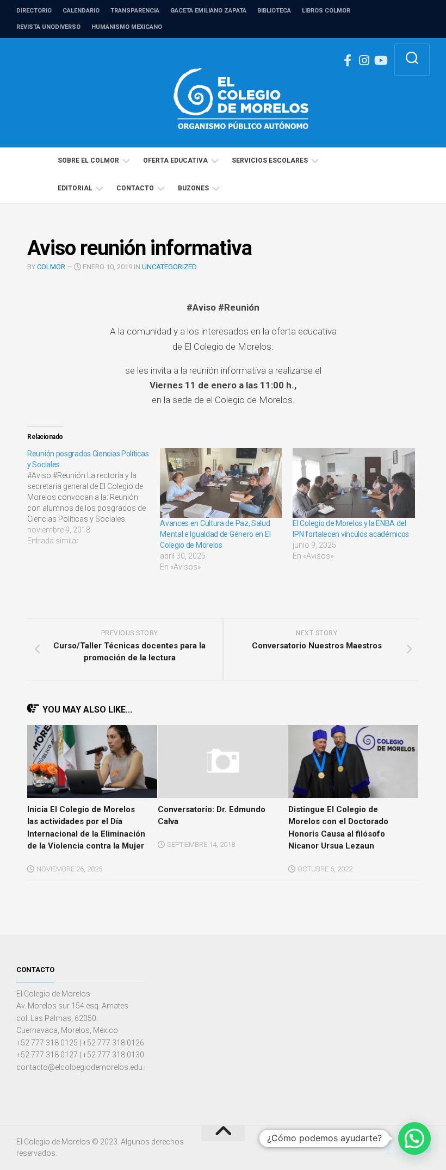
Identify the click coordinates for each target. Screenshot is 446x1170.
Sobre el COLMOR (88, 160)
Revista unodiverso (48, 26)
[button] (414, 1138)
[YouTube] (380, 60)
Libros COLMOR (326, 10)
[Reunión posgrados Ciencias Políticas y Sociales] (93, 497)
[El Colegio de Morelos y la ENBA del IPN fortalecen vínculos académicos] (353, 483)
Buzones (193, 188)
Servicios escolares (270, 160)
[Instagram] (364, 60)
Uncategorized (169, 267)
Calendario (81, 10)
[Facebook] (348, 60)
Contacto (135, 188)
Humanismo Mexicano (126, 26)
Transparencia (134, 10)
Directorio (34, 10)
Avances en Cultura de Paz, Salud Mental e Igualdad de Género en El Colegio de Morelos (215, 534)
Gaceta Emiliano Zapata (208, 10)
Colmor (51, 267)
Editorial (75, 188)
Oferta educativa (175, 160)
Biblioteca (274, 10)
